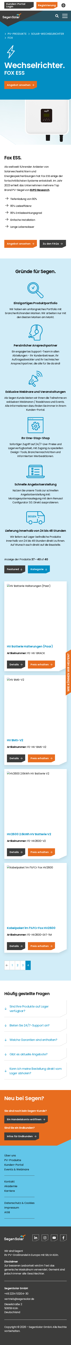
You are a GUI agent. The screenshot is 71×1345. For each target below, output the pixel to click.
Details (14, 664)
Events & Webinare (16, 1169)
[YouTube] (54, 1237)
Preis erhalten (40, 664)
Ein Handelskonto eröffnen (24, 1119)
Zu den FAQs (51, 243)
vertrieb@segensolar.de (19, 1299)
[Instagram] (45, 1237)
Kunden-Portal (13, 1165)
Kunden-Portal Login (15, 5)
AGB (7, 1212)
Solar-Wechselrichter (47, 34)
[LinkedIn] (35, 1237)
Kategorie (37, 569)
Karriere (9, 1191)
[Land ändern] (63, 5)
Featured (13, 569)
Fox (10, 38)
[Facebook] (63, 1237)
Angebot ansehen (19, 85)
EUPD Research (39, 190)
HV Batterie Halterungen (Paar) (30, 646)
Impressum (11, 1208)
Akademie (10, 1186)
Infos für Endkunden (20, 1136)
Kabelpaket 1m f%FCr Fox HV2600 (31, 928)
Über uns (10, 1155)
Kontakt (9, 1181)
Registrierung (47, 5)
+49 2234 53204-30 (16, 1294)
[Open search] (57, 16)
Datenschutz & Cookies (19, 1203)
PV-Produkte (17, 34)
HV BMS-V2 (15, 740)
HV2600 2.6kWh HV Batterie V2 (29, 834)
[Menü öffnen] (65, 16)
